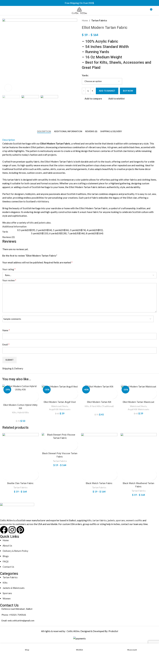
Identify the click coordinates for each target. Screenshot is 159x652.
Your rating (9, 269)
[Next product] (155, 20)
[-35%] (60, 386)
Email (5, 344)
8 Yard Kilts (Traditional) (102, 406)
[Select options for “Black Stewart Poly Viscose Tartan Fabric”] (44, 442)
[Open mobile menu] (3, 10)
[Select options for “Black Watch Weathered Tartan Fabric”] (123, 472)
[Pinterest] (20, 530)
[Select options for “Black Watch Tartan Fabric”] (83, 472)
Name (6, 330)
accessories (6, 524)
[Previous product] (148, 20)
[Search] (155, 10)
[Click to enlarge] (8, 87)
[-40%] (99, 386)
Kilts (14, 412)
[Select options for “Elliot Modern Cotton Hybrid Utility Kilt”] (5, 394)
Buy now (128, 90)
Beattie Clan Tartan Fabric (20, 483)
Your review (9, 280)
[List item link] (77, 615)
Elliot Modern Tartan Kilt (99, 402)
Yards (85, 75)
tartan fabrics (100, 520)
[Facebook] (4, 530)
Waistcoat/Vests (59, 406)
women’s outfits (134, 520)
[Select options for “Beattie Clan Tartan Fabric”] (5, 472)
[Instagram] (12, 530)
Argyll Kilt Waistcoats (59, 409)
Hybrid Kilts (23, 412)
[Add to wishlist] (5, 399)
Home (85, 20)
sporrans (120, 520)
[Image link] (17, 510)
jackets (42, 222)
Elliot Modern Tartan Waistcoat (138, 402)
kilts (32, 222)
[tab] (44, 131)
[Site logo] (79, 10)
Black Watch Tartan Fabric (99, 483)
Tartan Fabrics (99, 20)
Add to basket (107, 90)
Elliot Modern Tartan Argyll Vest (60, 402)
